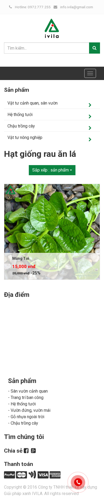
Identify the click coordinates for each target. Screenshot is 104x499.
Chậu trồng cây (21, 126)
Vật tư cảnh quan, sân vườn (32, 103)
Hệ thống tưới (20, 114)
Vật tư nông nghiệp (24, 137)
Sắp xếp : (50, 170)
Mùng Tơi (20, 258)
